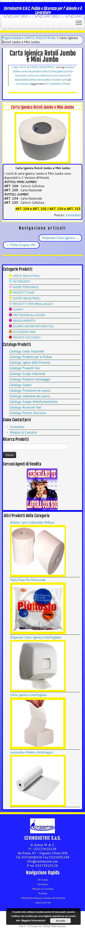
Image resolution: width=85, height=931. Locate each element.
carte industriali (60, 75)
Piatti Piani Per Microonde (28, 580)
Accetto (60, 920)
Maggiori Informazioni (33, 920)
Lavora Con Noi (43, 902)
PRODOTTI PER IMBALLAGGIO (33, 304)
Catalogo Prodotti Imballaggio (29, 379)
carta (44, 71)
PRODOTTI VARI (23, 293)
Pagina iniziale (11, 38)
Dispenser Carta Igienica (60, 238)
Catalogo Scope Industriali (27, 374)
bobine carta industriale (26, 71)
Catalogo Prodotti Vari (24, 368)
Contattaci (73, 215)
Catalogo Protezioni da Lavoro (30, 390)
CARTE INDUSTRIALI (40, 38)
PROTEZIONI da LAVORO (29, 315)
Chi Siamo (43, 879)
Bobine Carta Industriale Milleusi (32, 522)
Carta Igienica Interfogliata (28, 695)
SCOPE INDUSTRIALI (26, 298)
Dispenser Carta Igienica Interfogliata (35, 637)
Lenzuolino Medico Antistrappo (31, 752)
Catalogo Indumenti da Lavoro (29, 396)
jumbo (32, 79)
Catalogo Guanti (20, 385)
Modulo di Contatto (23, 432)
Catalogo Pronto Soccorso (27, 413)
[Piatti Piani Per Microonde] (38, 608)
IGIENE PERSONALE (26, 287)
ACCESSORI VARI (24, 332)
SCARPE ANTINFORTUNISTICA (33, 326)
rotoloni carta (60, 79)
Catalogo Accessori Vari (25, 407)
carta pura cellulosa (38, 75)
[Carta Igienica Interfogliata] (38, 723)
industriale (20, 79)
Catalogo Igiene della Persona (29, 362)
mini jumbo (44, 79)
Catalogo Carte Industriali (26, 351)
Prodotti (43, 893)
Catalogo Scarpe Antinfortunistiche (33, 402)
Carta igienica (57, 71)
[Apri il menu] (79, 23)
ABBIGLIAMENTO (24, 321)
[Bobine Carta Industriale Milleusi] (38, 550)
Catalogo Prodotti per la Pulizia (30, 357)
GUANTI (18, 309)
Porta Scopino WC (21, 245)
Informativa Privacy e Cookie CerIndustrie (43, 898)
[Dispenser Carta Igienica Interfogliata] (38, 665)
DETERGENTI (21, 281)
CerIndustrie (22, 83)
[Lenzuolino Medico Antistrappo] (38, 780)
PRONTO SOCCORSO (27, 337)
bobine (69, 67)
